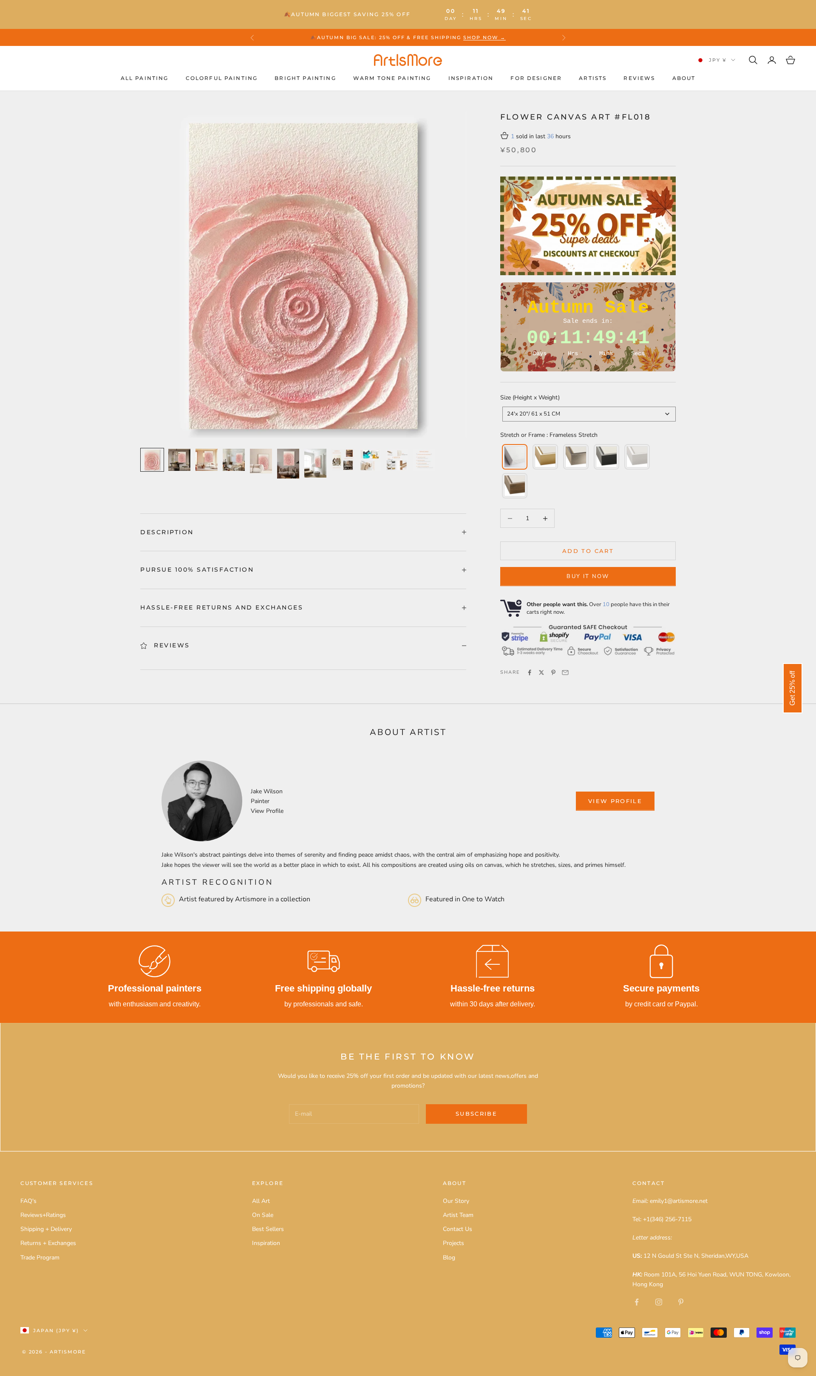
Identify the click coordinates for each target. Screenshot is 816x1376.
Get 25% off (792, 688)
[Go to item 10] (397, 460)
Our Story (456, 1201)
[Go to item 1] (152, 460)
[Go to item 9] (370, 460)
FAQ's (28, 1201)
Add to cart (588, 550)
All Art (261, 1201)
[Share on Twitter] (541, 672)
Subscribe (476, 1113)
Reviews (639, 78)
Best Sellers (268, 1229)
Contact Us (457, 1229)
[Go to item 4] (234, 460)
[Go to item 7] (315, 463)
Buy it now (588, 576)
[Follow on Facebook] (636, 1302)
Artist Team (458, 1215)
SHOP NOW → (484, 37)
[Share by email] (565, 672)
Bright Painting (305, 78)
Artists (592, 78)
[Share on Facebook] (529, 672)
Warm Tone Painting (392, 78)
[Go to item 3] (206, 460)
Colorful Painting (222, 78)
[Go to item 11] (424, 460)
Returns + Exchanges (48, 1243)
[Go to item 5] (261, 461)
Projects (453, 1243)
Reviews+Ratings (43, 1215)
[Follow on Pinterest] (681, 1302)
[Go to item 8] (342, 460)
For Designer (536, 78)
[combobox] (589, 414)
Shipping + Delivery (46, 1229)
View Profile (267, 811)
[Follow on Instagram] (658, 1302)
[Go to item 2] (179, 460)
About (684, 78)
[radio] (513, 457)
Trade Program (40, 1257)
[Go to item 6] (288, 463)
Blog (449, 1257)
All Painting (145, 78)
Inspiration (471, 78)
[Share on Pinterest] (553, 672)
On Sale (262, 1215)
